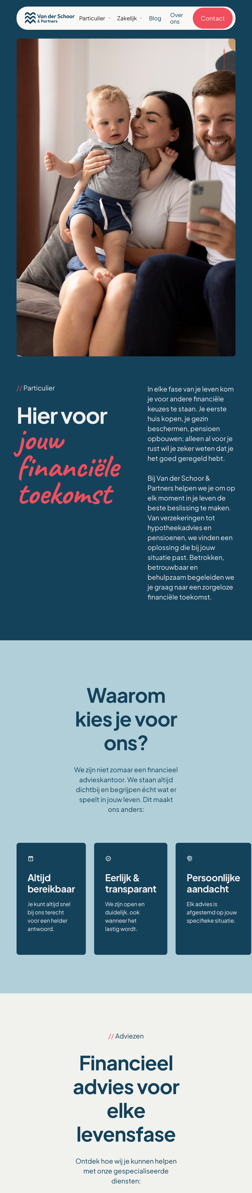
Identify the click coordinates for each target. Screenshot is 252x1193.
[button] (110, 18)
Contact (213, 18)
